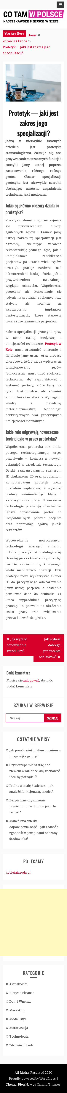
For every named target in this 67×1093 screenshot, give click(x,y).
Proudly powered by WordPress (32, 1078)
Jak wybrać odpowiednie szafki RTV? (17, 645)
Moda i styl (17, 1019)
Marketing (17, 1010)
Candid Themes (48, 1084)
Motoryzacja (18, 1028)
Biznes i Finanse (21, 993)
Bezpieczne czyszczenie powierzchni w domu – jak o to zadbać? (32, 806)
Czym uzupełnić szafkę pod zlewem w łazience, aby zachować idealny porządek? (34, 771)
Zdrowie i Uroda (21, 1045)
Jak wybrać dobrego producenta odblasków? (49, 648)
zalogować (31, 680)
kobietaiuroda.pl (18, 872)
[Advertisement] (33, 922)
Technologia (18, 1036)
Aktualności (18, 984)
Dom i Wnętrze (20, 1001)
